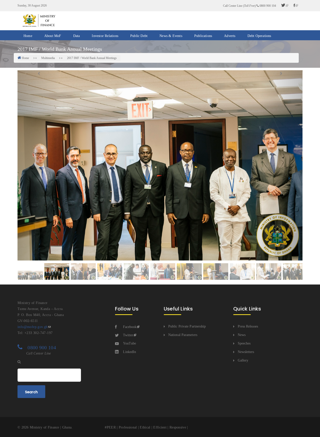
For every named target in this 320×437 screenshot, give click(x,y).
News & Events (171, 36)
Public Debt (139, 36)
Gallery (243, 360)
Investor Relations (105, 36)
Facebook (129, 327)
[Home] (39, 20)
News (242, 335)
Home (28, 36)
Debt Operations (259, 36)
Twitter (128, 335)
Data (76, 36)
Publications (203, 36)
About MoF (52, 36)
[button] (39, 165)
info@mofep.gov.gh (33, 327)
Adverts (229, 36)
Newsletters (246, 352)
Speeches (244, 343)
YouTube (129, 343)
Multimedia (48, 58)
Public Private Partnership (187, 326)
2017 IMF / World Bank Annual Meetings (92, 58)
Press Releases (248, 326)
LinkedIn (129, 352)
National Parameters (182, 335)
